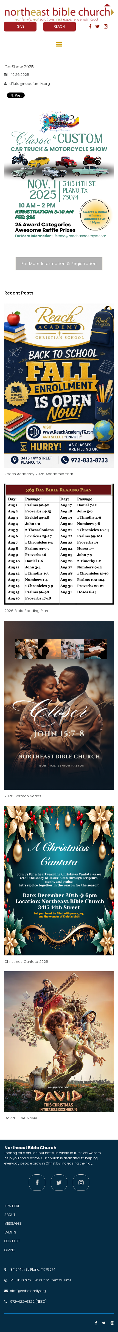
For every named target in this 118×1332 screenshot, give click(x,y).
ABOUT (9, 1214)
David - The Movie (20, 1118)
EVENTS (10, 1232)
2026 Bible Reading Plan (26, 610)
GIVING (9, 1250)
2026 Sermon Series (22, 796)
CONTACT (12, 1241)
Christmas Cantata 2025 (26, 961)
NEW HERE (12, 1206)
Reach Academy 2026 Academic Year (38, 473)
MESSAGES (13, 1223)
